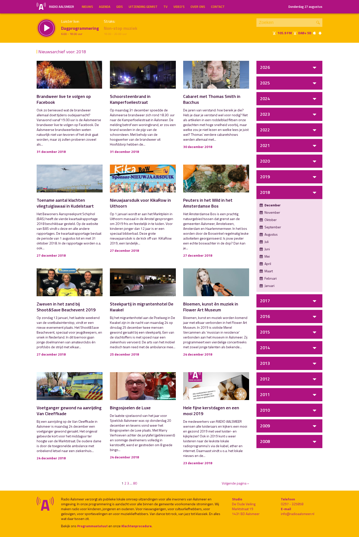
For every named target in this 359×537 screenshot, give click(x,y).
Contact (218, 6)
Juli (266, 241)
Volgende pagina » (235, 483)
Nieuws (87, 6)
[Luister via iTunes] (314, 32)
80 (135, 483)
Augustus (271, 234)
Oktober (270, 219)
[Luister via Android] (319, 32)
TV (165, 6)
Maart (268, 271)
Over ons (197, 6)
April (267, 263)
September (272, 227)
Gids (119, 6)
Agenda (104, 6)
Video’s (179, 6)
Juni (267, 249)
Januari (269, 285)
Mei (267, 256)
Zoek (318, 22)
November (272, 212)
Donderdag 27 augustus (305, 6)
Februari (270, 278)
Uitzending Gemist (143, 6)
